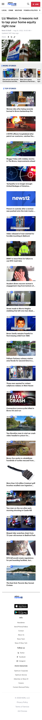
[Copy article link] (14, 37)
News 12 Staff (6, 30)
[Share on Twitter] (11, 37)
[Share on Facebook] (8, 37)
